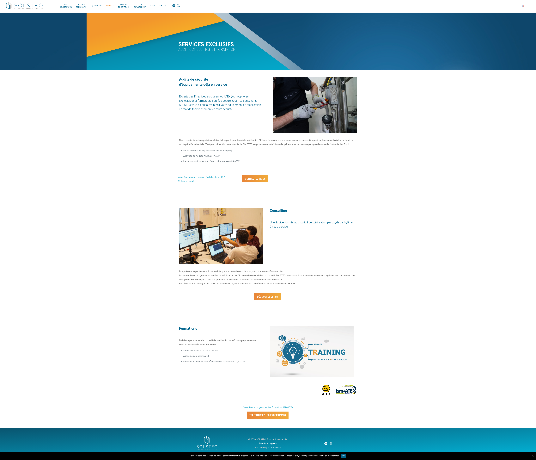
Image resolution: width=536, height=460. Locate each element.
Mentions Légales (268, 443)
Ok (343, 456)
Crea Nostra (275, 447)
